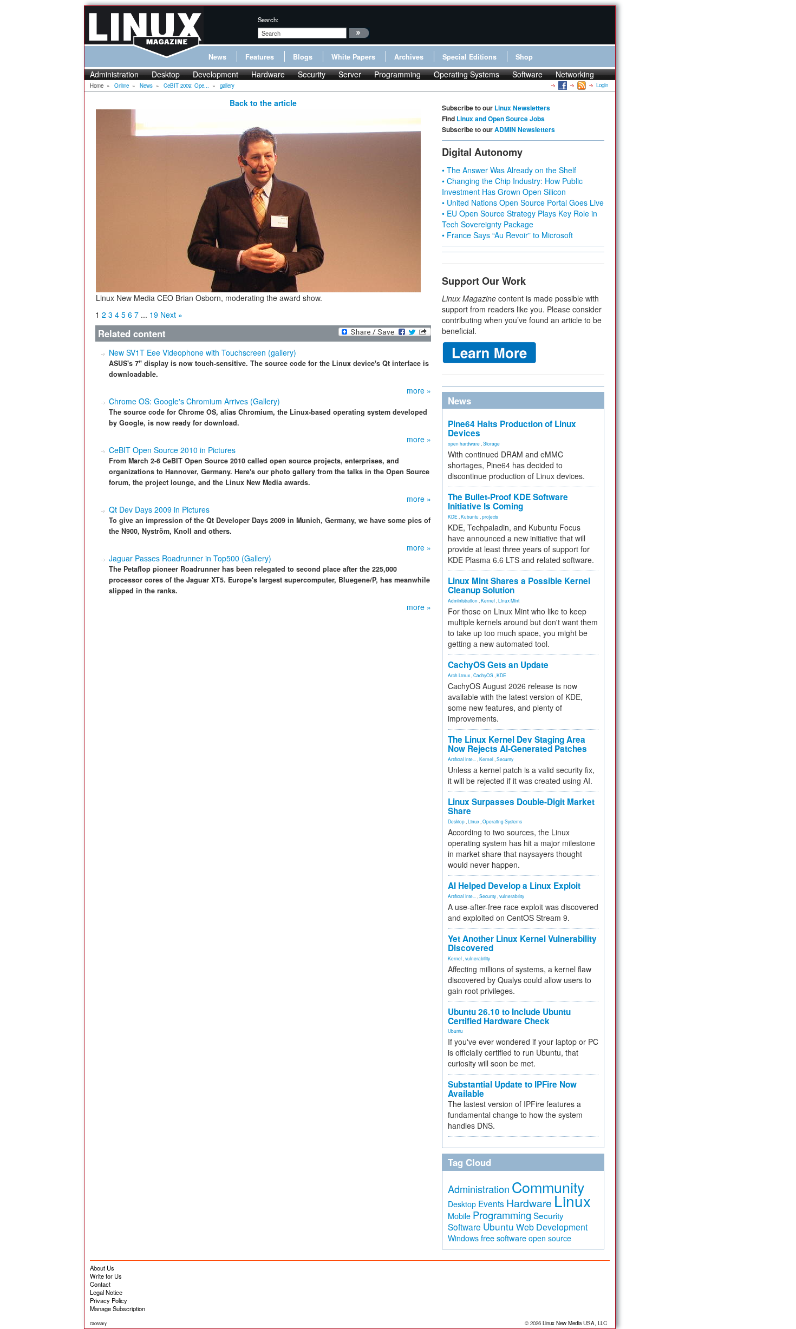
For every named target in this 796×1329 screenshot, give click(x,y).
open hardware (464, 443)
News (217, 57)
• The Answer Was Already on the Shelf (509, 170)
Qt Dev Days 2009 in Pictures (159, 509)
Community (548, 1186)
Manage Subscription (117, 1308)
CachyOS (483, 675)
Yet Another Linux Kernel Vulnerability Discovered (522, 943)
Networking (575, 74)
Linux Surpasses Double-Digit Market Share (521, 806)
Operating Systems (466, 74)
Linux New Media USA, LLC (575, 1323)
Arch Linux (459, 675)
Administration (114, 74)
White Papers (353, 57)
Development (215, 74)
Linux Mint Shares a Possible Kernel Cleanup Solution (519, 585)
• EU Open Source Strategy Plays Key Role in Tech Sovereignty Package (519, 219)
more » (419, 390)
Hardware (268, 74)
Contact (100, 1284)
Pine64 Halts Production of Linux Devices (512, 428)
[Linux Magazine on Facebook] (562, 85)
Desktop (166, 74)
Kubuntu (470, 516)
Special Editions (469, 57)
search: (268, 19)
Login (602, 85)
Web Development (552, 1227)
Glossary (98, 1323)
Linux (473, 821)
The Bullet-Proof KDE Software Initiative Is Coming (508, 501)
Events (491, 1203)
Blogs (302, 57)
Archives (408, 57)
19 (153, 314)
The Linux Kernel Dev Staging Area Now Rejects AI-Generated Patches (517, 744)
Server (349, 74)
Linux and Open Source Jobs (500, 118)
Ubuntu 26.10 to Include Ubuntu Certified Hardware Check (509, 1016)
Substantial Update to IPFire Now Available (512, 1088)
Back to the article (263, 102)
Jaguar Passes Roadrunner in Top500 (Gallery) (190, 558)
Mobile (459, 1215)
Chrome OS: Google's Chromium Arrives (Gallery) (194, 401)
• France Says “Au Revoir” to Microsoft (507, 235)
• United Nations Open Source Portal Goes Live (523, 202)
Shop (524, 57)
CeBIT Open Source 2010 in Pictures (172, 449)
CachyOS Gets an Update (498, 665)
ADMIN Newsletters (524, 129)
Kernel (488, 600)
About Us (102, 1267)
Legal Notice (106, 1292)
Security (311, 74)
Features (259, 57)
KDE (453, 516)
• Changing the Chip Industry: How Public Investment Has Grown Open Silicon (512, 186)
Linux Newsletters (522, 108)
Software (527, 74)
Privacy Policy (108, 1300)
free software (503, 1237)
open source (550, 1238)
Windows (463, 1238)
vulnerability (511, 896)
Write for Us (106, 1276)
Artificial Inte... (462, 759)
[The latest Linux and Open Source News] (581, 85)
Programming (397, 74)
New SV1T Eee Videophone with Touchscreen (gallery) (202, 352)
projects (490, 516)
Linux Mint (508, 600)
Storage (491, 443)
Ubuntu (455, 1030)
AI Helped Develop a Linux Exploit (514, 886)
